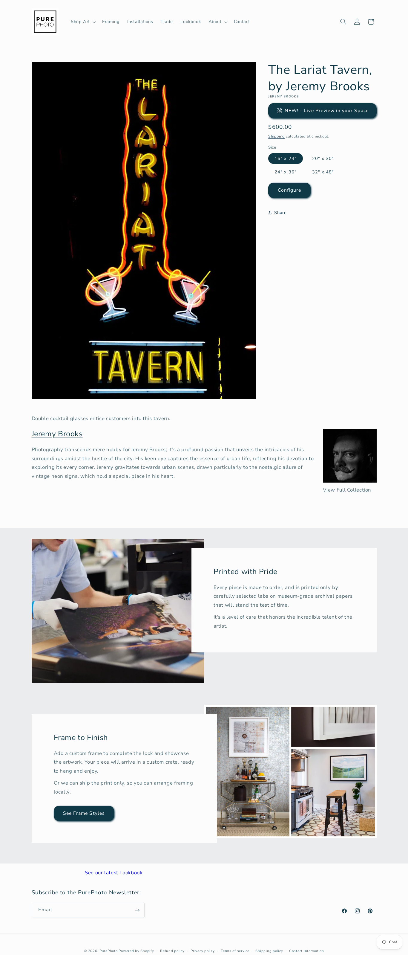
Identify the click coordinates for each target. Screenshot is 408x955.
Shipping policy (269, 950)
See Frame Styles (84, 813)
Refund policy (172, 950)
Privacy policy (202, 950)
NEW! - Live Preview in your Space (327, 110)
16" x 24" (285, 158)
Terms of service (235, 950)
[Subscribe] (137, 910)
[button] (82, 21)
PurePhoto (108, 950)
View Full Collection (347, 489)
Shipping (276, 135)
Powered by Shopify (136, 950)
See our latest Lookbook (113, 872)
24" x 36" (285, 172)
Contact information (306, 950)
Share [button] (280, 212)
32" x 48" (323, 172)
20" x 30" (323, 158)
